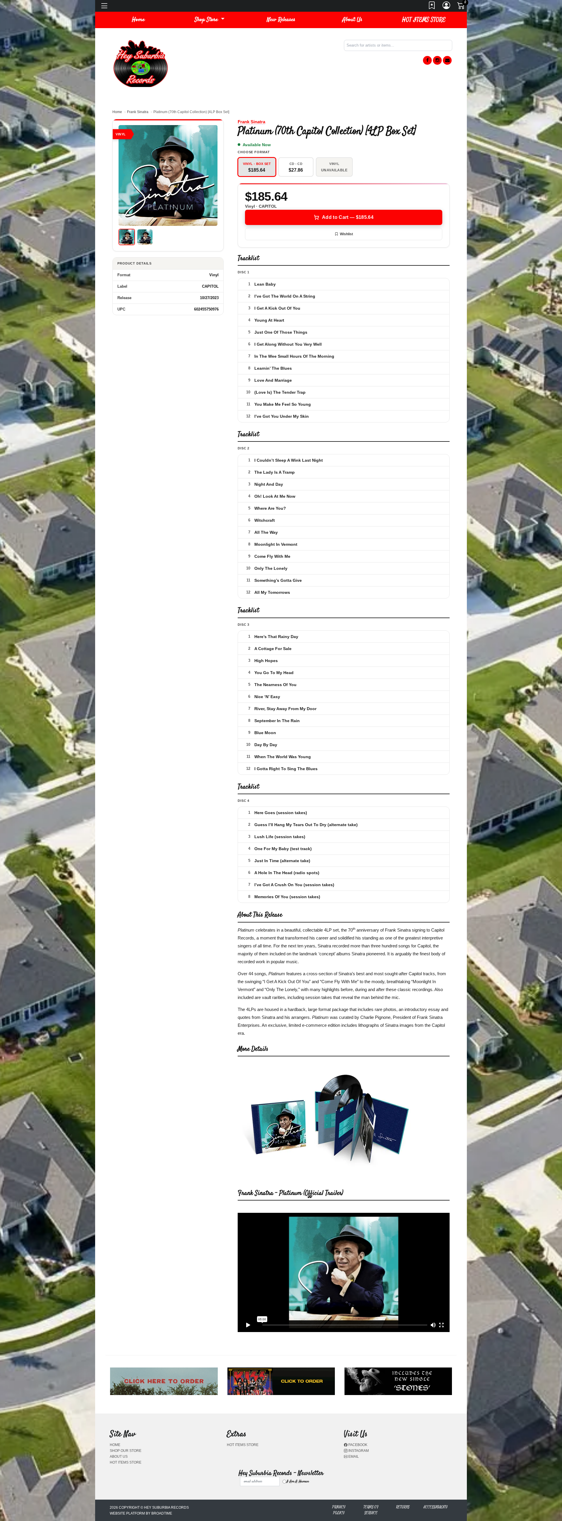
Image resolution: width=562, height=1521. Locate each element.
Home (117, 112)
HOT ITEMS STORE (424, 20)
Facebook (357, 1445)
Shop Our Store (125, 1451)
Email (353, 1457)
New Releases (281, 20)
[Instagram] (437, 60)
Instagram (358, 1451)
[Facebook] (427, 60)
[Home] (140, 63)
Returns (402, 1507)
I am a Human (297, 1481)
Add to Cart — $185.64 (347, 217)
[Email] (447, 60)
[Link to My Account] (447, 7)
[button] (209, 20)
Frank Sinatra (137, 112)
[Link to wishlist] (432, 7)
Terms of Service (371, 1510)
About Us (352, 20)
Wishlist (346, 234)
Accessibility (436, 1507)
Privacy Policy (338, 1510)
